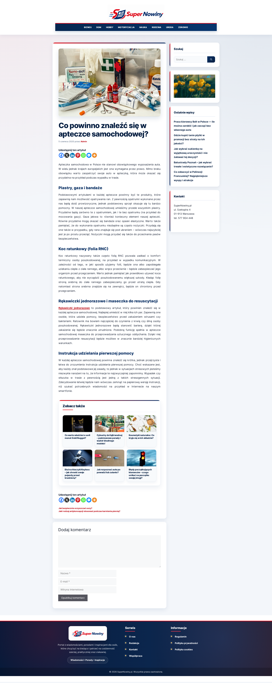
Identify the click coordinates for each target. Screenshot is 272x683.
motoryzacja (126, 27)
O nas (132, 636)
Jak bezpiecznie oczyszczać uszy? (75, 508)
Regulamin (181, 636)
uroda (169, 27)
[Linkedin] (72, 155)
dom (98, 27)
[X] (66, 155)
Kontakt (133, 649)
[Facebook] (61, 155)
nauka (143, 27)
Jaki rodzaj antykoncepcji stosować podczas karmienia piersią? (89, 511)
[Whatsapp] (83, 155)
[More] (94, 155)
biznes (88, 27)
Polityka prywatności (186, 643)
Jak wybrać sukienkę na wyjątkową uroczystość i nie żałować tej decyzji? (191, 152)
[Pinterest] (77, 155)
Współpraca (135, 655)
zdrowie (183, 27)
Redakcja (134, 643)
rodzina (156, 27)
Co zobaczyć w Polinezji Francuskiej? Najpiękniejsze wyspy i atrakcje (191, 176)
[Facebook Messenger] (88, 155)
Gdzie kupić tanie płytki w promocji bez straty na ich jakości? (189, 139)
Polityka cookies (184, 649)
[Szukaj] (211, 59)
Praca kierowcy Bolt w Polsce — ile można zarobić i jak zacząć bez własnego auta (194, 125)
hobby (109, 27)
